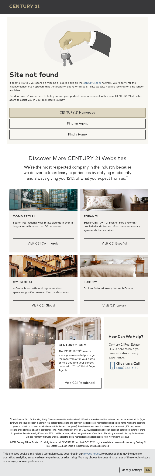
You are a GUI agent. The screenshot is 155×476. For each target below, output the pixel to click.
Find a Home (77, 134)
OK (148, 470)
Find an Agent (77, 123)
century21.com (92, 83)
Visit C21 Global (43, 305)
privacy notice (91, 453)
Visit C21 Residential (80, 383)
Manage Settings (132, 470)
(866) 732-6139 (127, 368)
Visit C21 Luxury (114, 305)
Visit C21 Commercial (43, 243)
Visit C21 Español (114, 243)
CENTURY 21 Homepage (77, 112)
